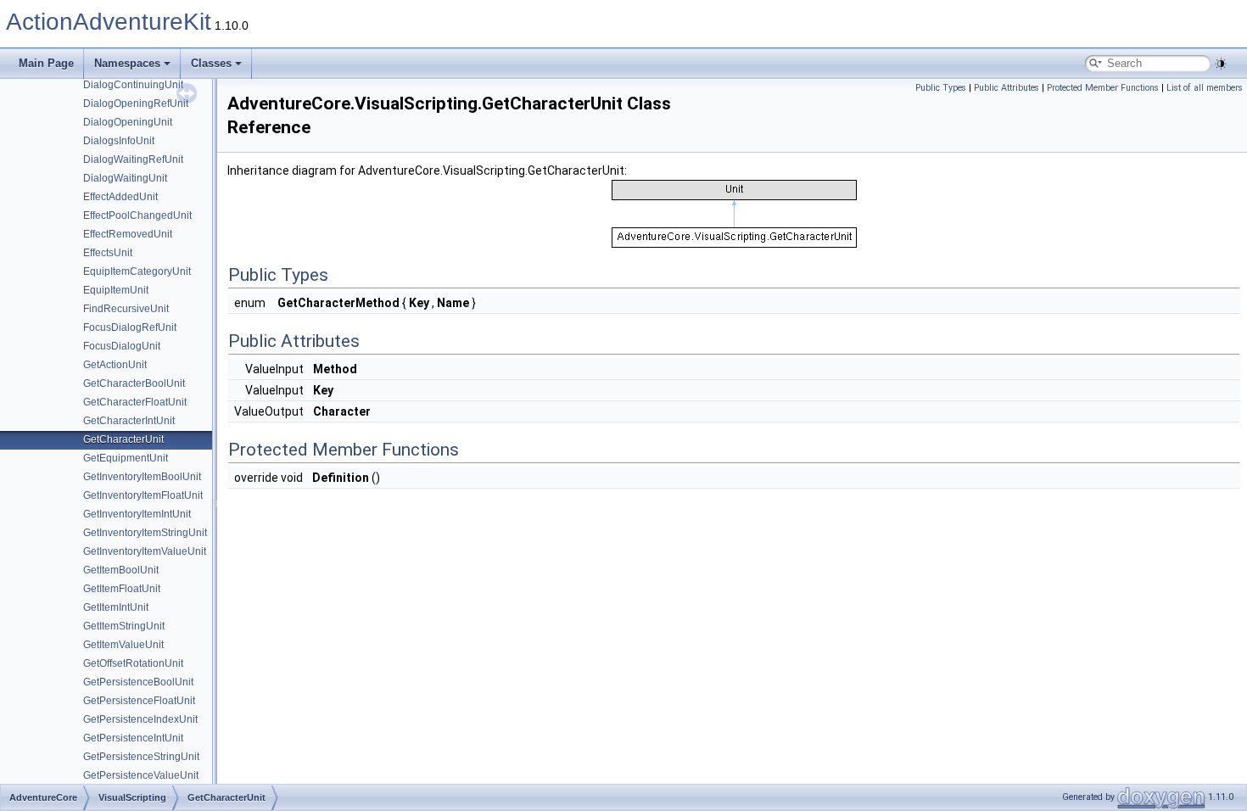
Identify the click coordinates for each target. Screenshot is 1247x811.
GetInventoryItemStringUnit (145, 533)
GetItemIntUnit (115, 607)
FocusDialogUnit (121, 346)
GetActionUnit (115, 365)
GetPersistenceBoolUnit (138, 682)
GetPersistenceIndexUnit (140, 719)
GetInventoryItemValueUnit (144, 551)
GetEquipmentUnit (125, 458)
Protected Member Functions (1103, 87)
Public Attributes (1006, 87)
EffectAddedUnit (120, 197)
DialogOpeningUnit (127, 122)
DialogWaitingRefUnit (133, 159)
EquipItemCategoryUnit (137, 271)
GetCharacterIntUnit (129, 421)
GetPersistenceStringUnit (141, 757)
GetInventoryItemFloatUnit (143, 495)
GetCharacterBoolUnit (134, 383)
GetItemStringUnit (124, 626)
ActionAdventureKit (108, 21)
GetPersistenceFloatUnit (139, 701)
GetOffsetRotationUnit (133, 663)
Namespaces (127, 63)
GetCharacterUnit (123, 439)
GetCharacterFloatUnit (135, 402)
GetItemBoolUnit (121, 570)
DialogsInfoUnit (118, 141)
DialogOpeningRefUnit (135, 103)
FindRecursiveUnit (126, 309)
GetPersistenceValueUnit (141, 775)
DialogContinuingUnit (133, 85)
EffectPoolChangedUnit (137, 215)
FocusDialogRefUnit (129, 327)
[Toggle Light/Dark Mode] (1221, 64)
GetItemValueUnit (123, 645)
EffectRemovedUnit (127, 234)
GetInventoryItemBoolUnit (142, 477)
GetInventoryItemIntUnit (137, 514)
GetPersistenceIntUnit (133, 738)
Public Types (940, 87)
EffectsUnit (107, 253)
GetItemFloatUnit (121, 589)
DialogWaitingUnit (125, 178)
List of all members (1204, 87)
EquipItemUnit (115, 290)
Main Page (46, 63)
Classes (211, 63)
